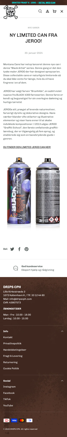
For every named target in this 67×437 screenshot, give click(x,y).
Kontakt (8, 337)
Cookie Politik (11, 368)
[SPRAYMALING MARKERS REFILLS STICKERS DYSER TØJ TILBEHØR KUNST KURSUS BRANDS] (60, 11)
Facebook (8, 393)
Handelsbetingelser (14, 349)
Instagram (9, 386)
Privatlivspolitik (12, 343)
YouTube (8, 405)
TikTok (7, 399)
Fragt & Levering (12, 356)
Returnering (10, 362)
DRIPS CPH (15, 429)
